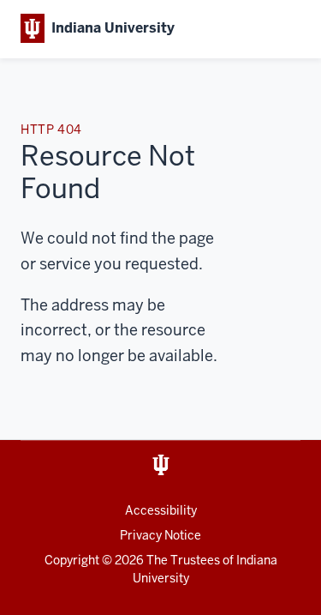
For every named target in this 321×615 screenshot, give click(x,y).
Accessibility (161, 510)
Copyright (72, 560)
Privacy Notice (160, 535)
